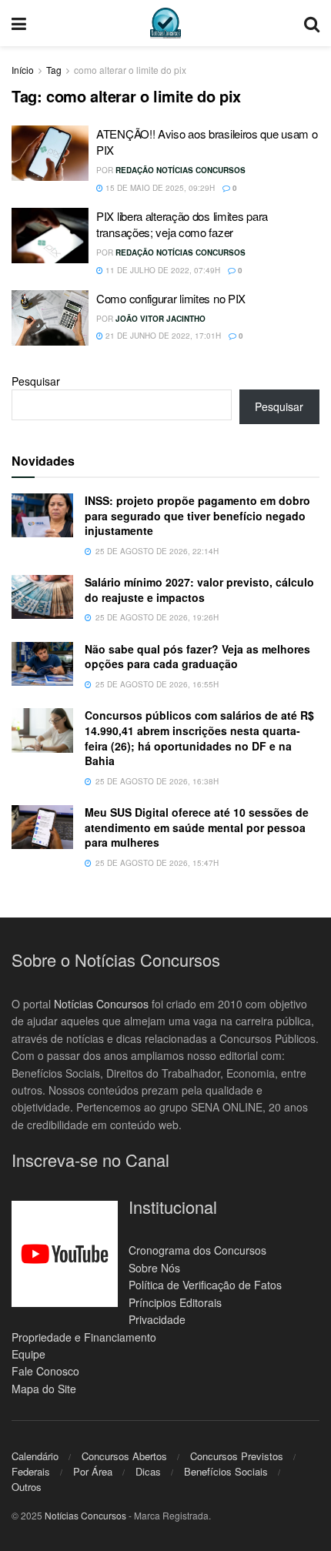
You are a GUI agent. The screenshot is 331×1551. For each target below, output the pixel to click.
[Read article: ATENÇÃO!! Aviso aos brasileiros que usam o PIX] (50, 153)
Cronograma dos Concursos (197, 1250)
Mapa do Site (44, 1388)
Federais (31, 1471)
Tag (54, 69)
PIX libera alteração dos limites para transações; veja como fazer (182, 224)
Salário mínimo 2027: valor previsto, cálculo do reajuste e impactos (199, 589)
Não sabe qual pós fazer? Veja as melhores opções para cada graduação (197, 656)
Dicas (148, 1471)
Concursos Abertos (124, 1456)
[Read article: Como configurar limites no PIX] (50, 318)
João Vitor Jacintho (160, 318)
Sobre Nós (154, 1267)
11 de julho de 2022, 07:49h (161, 270)
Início (23, 69)
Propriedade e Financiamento (84, 1337)
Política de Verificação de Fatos (205, 1284)
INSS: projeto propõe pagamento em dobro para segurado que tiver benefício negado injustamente (197, 515)
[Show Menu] (19, 23)
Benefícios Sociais (226, 1471)
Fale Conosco (45, 1371)
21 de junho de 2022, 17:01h (162, 335)
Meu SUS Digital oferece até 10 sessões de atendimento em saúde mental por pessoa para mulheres (197, 827)
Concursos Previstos (236, 1456)
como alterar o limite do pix (130, 69)
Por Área (92, 1471)
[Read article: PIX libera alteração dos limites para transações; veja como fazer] (50, 235)
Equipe (28, 1354)
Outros (27, 1486)
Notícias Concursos (101, 1003)
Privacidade (157, 1319)
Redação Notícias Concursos (180, 170)
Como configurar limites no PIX (171, 298)
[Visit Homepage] (165, 23)
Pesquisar (36, 381)
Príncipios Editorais (175, 1302)
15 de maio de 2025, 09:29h (159, 187)
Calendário (35, 1456)
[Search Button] (311, 23)
